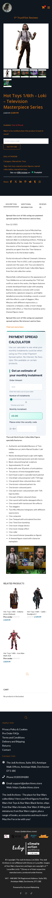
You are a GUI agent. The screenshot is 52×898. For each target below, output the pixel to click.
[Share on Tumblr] (35, 182)
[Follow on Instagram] (26, 893)
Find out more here (14, 327)
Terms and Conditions (13, 737)
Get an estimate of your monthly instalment (25, 373)
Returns (6, 745)
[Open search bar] (27, 674)
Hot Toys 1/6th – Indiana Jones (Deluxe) (13, 612)
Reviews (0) (42, 205)
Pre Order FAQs (10, 733)
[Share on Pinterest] (25, 182)
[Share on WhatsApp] (40, 182)
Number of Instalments (19, 395)
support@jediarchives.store (27, 783)
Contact (6, 749)
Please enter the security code (23, 422)
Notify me (12, 146)
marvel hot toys (20, 169)
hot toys (11, 166)
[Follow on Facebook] (20, 893)
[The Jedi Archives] (7, 8)
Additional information (27, 205)
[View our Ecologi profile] (26, 848)
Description (11, 204)
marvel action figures (25, 166)
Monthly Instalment (18, 409)
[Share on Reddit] (30, 182)
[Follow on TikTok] (31, 893)
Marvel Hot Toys (19, 161)
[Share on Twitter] (16, 182)
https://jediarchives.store (26, 787)
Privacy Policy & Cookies (14, 729)
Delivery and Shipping (13, 741)
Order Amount (15, 380)
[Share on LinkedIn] (20, 182)
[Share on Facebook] (11, 182)
